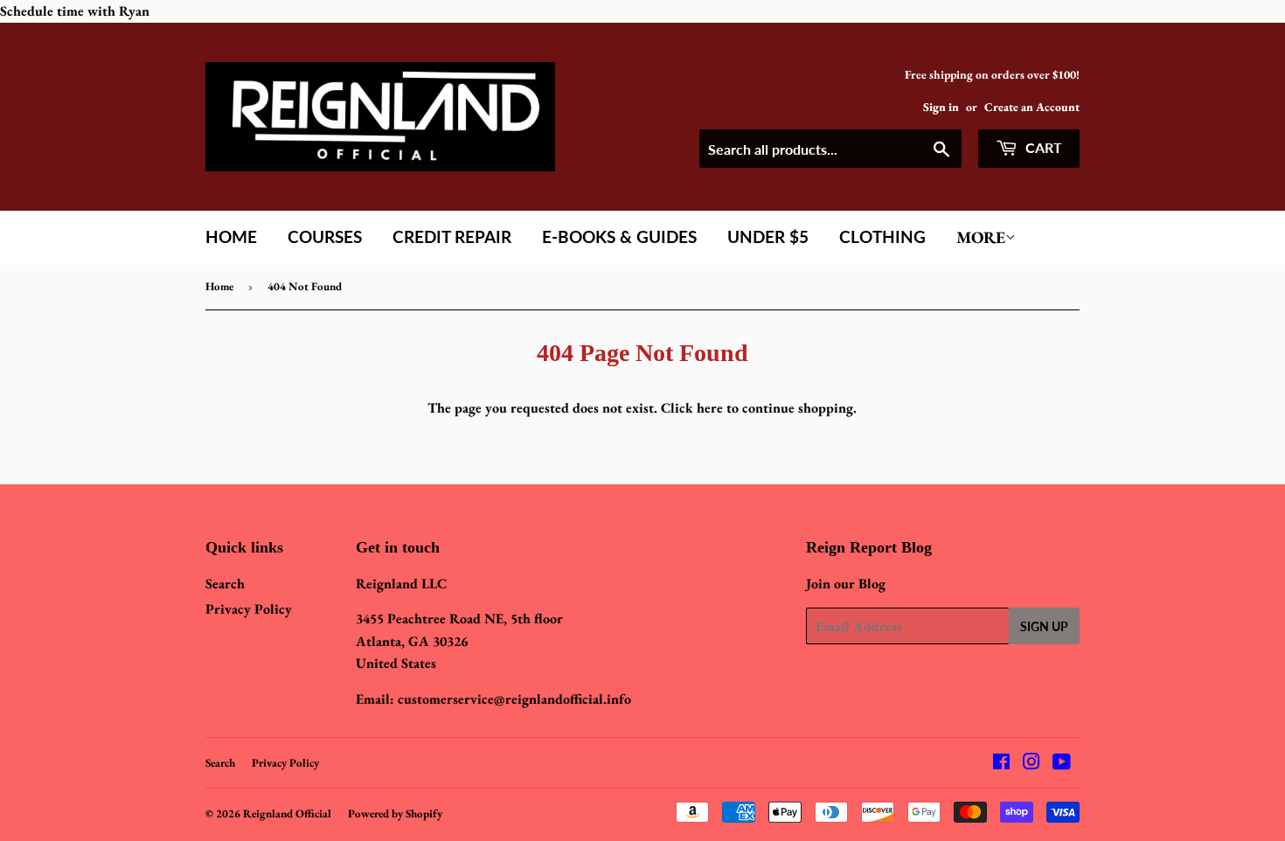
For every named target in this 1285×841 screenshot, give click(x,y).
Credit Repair (451, 236)
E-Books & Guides (619, 236)
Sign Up (1044, 626)
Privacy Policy (248, 609)
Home (231, 236)
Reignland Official (287, 813)
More (980, 237)
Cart (1042, 147)
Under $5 (768, 236)
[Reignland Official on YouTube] (1061, 763)
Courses (325, 236)
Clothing (882, 236)
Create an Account (1032, 107)
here (710, 408)
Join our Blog (846, 583)
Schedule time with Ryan (74, 11)
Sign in (941, 107)
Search (225, 583)
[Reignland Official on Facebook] (1001, 763)
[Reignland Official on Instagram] (1031, 763)
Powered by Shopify (395, 813)
